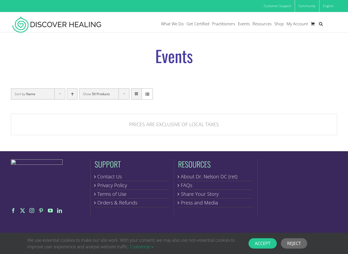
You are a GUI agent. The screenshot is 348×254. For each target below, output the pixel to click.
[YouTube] (50, 210)
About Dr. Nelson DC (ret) (209, 176)
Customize (140, 247)
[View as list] (147, 94)
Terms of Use (111, 194)
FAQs (186, 185)
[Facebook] (13, 210)
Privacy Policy (112, 185)
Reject (294, 243)
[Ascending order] (72, 94)
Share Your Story (200, 194)
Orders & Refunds (117, 202)
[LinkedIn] (59, 210)
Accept (263, 243)
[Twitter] (22, 210)
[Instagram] (31, 210)
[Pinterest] (41, 210)
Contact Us (109, 176)
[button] (321, 24)
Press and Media (199, 202)
